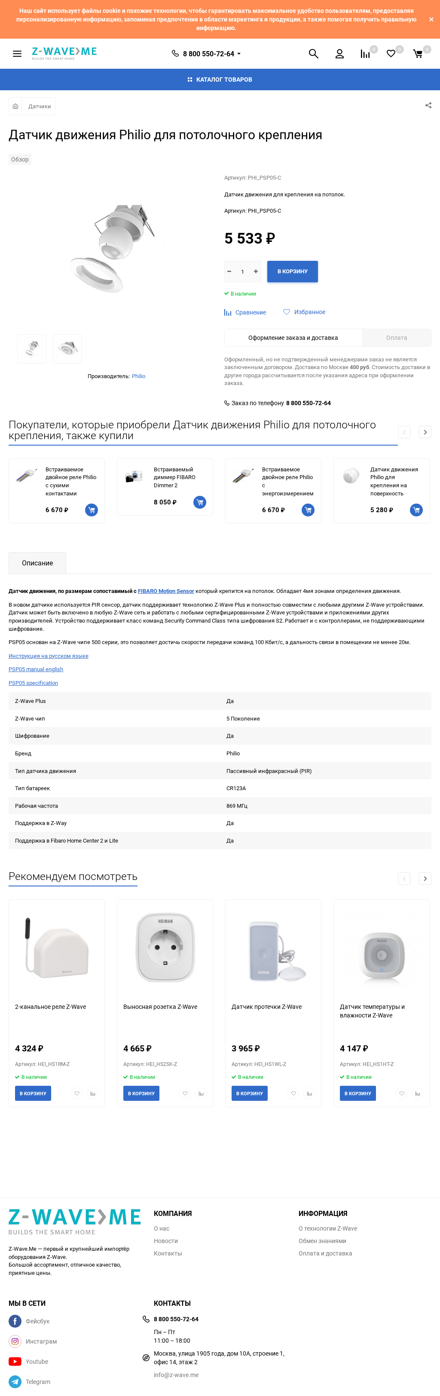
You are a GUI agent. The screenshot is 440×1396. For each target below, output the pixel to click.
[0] (417, 53)
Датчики (39, 106)
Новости (166, 1241)
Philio (138, 376)
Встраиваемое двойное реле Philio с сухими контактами (71, 481)
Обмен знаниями (322, 1241)
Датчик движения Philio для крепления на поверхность (394, 481)
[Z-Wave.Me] (75, 1222)
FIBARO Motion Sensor (166, 591)
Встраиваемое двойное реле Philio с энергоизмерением (288, 481)
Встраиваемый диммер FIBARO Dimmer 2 (175, 477)
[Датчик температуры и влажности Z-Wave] (381, 948)
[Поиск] (313, 53)
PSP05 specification (33, 683)
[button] (425, 432)
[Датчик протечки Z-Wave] (273, 948)
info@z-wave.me (176, 1375)
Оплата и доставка (325, 1253)
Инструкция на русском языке (49, 656)
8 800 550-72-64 (308, 403)
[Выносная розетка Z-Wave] (165, 948)
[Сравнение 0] (365, 53)
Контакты (168, 1253)
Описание (37, 563)
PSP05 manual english (36, 669)
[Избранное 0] (391, 53)
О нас (161, 1228)
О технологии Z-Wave (328, 1228)
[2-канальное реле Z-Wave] (56, 948)
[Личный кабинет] (340, 53)
